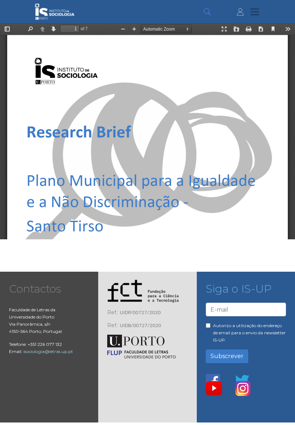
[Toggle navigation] (255, 12)
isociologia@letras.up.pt (48, 351)
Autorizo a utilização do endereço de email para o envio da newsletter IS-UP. (249, 333)
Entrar (240, 12)
